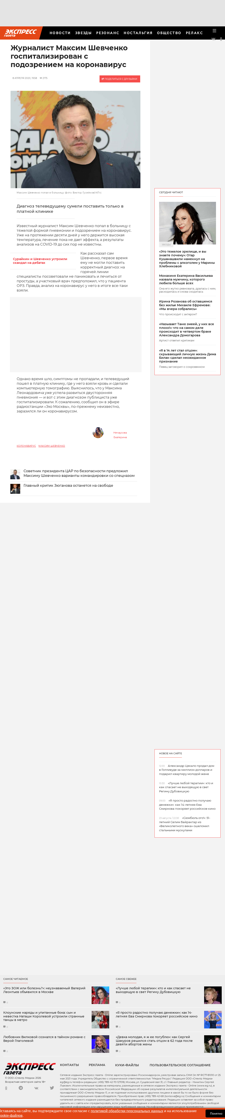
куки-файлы (127, 1065)
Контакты (69, 1065)
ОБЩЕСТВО (169, 33)
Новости (60, 33)
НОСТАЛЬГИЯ (138, 33)
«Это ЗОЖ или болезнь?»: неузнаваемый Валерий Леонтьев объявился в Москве (44, 990)
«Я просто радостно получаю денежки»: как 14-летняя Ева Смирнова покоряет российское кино (157, 1014)
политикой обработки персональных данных (127, 1111)
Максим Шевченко (51, 446)
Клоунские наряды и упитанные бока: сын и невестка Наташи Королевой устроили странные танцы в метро (43, 1016)
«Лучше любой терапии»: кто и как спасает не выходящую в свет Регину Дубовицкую (153, 990)
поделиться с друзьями (120, 79)
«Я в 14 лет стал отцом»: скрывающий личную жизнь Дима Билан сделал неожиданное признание (187, 356)
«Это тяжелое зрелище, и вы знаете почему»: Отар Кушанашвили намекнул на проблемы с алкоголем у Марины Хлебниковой (187, 259)
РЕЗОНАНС (107, 33)
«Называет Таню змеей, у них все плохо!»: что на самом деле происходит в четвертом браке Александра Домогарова (186, 329)
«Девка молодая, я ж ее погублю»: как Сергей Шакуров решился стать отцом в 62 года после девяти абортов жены (154, 1040)
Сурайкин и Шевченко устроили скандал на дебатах (40, 261)
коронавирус (26, 446)
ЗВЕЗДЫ (83, 33)
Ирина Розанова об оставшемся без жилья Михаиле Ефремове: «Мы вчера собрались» (185, 305)
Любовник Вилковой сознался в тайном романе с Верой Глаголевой (44, 1039)
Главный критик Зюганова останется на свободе (68, 485)
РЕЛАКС (194, 33)
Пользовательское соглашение (180, 1065)
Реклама (97, 1065)
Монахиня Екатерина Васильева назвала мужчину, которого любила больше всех (186, 279)
